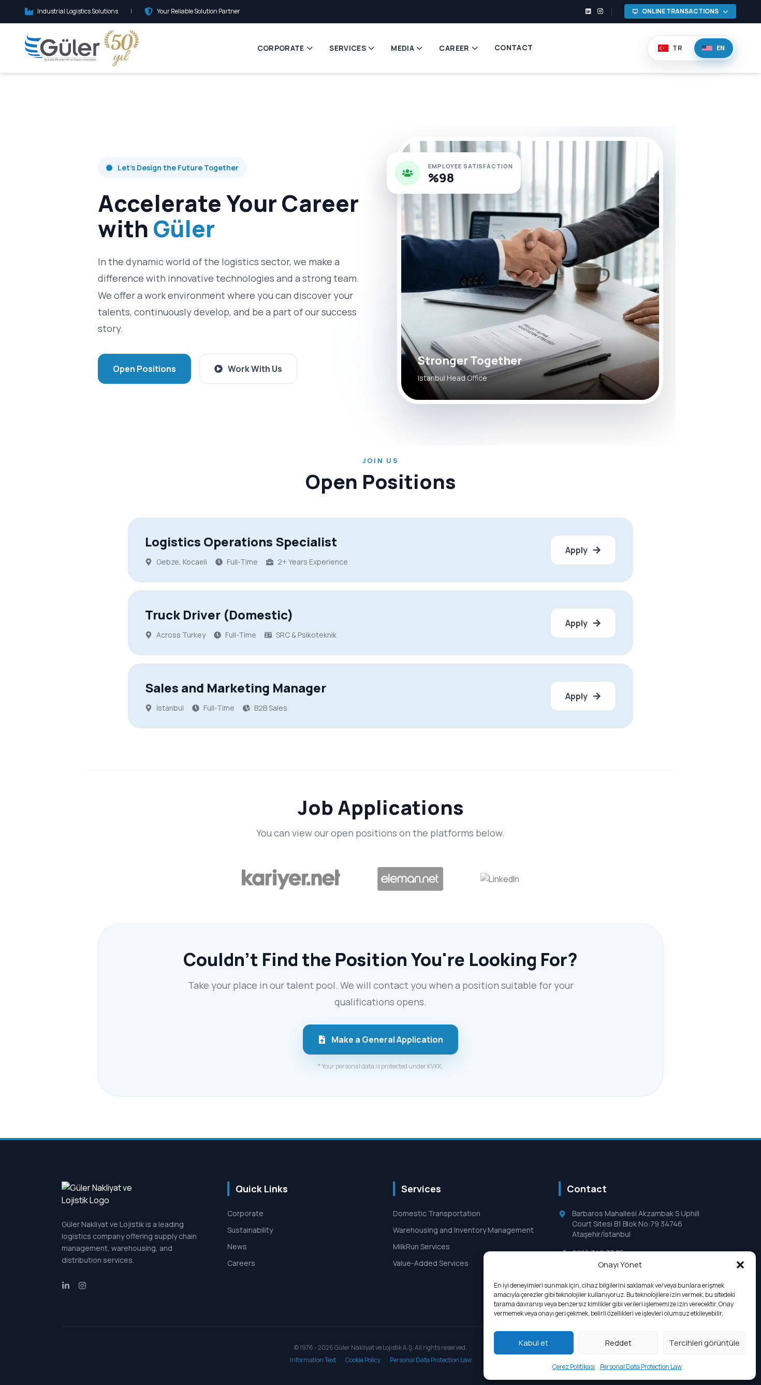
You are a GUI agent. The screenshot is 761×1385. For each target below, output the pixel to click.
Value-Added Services (431, 1263)
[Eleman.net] (410, 878)
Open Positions (144, 368)
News (237, 1246)
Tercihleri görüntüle (704, 1342)
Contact (513, 47)
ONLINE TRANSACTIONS (680, 11)
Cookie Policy (363, 1359)
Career (454, 48)
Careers (241, 1263)
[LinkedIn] (499, 879)
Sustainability (250, 1230)
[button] (740, 1265)
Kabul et (533, 1342)
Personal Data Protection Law (641, 1366)
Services (347, 48)
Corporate (280, 48)
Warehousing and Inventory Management (463, 1230)
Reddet (618, 1342)
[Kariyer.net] (291, 879)
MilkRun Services (421, 1246)
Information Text (313, 1359)
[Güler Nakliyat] (82, 48)
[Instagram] (82, 1284)
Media (402, 48)
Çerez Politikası (573, 1366)
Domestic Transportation (436, 1213)
